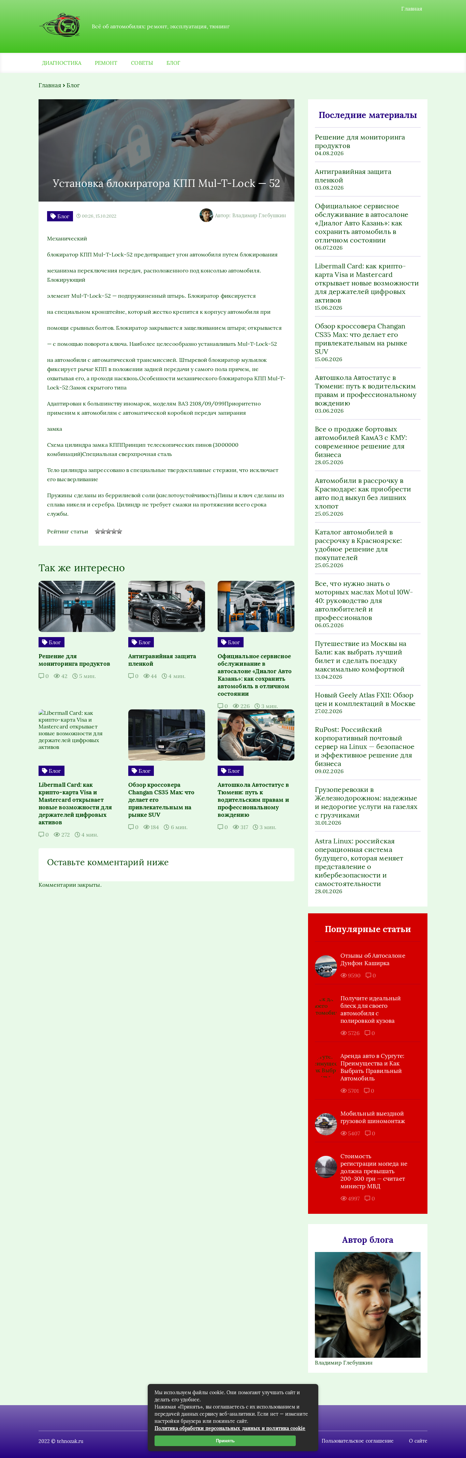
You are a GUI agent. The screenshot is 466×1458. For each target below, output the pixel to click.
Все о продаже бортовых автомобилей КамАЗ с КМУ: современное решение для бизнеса (361, 442)
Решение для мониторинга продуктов (360, 141)
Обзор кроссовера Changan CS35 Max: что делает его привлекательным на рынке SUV (361, 339)
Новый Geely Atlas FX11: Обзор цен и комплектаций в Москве (365, 699)
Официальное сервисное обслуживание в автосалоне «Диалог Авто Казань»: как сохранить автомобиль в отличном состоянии (361, 223)
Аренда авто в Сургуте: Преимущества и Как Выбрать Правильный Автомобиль (372, 1067)
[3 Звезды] (108, 531)
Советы (141, 63)
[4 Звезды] (114, 531)
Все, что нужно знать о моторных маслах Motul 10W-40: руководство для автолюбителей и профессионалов (364, 600)
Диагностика (61, 63)
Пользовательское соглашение (358, 1441)
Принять (225, 1440)
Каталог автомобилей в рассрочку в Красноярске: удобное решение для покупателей (358, 545)
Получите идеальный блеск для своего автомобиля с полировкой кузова (370, 1010)
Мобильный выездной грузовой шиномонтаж (372, 1117)
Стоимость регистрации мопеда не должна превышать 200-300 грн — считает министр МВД (373, 1171)
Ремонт (106, 63)
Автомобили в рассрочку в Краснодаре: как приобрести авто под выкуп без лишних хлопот (363, 493)
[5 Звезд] (119, 531)
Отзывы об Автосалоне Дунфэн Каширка (372, 959)
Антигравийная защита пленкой (353, 175)
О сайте (418, 1441)
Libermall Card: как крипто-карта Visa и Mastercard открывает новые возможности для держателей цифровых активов (367, 283)
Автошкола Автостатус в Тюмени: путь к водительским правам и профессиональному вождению (366, 390)
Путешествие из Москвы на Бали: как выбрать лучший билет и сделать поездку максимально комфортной (360, 656)
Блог (173, 63)
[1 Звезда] (97, 531)
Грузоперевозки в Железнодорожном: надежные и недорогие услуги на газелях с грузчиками (366, 802)
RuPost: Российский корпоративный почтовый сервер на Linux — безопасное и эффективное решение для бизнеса (364, 746)
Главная (411, 8)
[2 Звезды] (103, 531)
